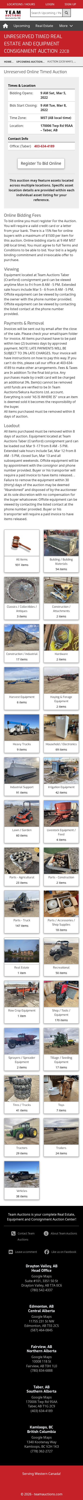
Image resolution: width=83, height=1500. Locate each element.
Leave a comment (26, 1252)
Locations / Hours (21, 4)
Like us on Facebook (63, 1252)
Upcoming (21, 25)
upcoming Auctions (30, 61)
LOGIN (50, 4)
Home (7, 61)
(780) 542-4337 (42, 1290)
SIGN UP (70, 4)
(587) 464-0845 (42, 1330)
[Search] (66, 13)
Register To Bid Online (41, 163)
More (63, 25)
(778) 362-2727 (42, 1451)
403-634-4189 (44, 146)
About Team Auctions (64, 1233)
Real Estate (44, 25)
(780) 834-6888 (42, 1370)
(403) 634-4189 (42, 1411)
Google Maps (41, 1276)
